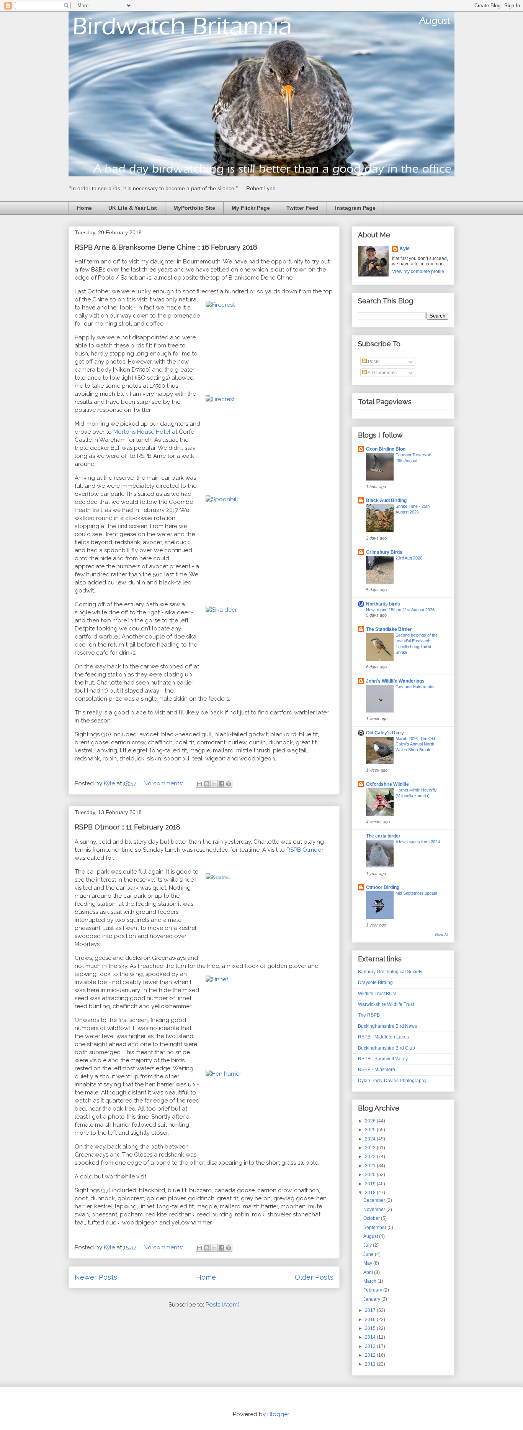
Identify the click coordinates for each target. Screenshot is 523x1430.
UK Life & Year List (132, 208)
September (375, 1227)
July (368, 1245)
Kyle (405, 248)
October (372, 1218)
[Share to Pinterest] (228, 784)
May (368, 1263)
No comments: (164, 783)
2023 (371, 1147)
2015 (371, 1328)
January (372, 1299)
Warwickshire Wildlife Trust (386, 1004)
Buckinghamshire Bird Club (386, 1048)
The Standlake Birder (389, 629)
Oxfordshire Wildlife (387, 784)
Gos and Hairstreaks (415, 687)
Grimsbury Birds (384, 552)
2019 (371, 1183)
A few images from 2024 (418, 841)
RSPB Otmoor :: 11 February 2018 (127, 827)
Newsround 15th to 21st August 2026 (400, 609)
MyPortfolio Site (194, 208)
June (369, 1254)
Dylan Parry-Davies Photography (392, 1080)
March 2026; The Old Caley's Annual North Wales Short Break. (415, 744)
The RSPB (369, 1015)
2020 (371, 1174)
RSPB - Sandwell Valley (383, 1058)
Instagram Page (355, 208)
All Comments (382, 372)
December (374, 1200)
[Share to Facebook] (221, 784)
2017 (371, 1310)
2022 (371, 1156)
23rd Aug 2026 (409, 558)
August (371, 1236)
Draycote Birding (375, 982)
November (374, 1209)
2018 (371, 1192)
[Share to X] (214, 784)
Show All (441, 934)
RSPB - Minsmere (376, 1069)
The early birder (383, 836)
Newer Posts (96, 1277)
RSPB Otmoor (305, 849)
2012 (371, 1355)
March (370, 1281)
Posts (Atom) (223, 1304)
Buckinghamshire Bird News (387, 1026)
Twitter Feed (302, 208)
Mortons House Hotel (141, 431)
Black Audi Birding (386, 500)
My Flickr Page (251, 208)
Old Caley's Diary (385, 733)
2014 (371, 1337)
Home (84, 208)
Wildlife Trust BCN (377, 993)
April (368, 1272)
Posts (373, 361)
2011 (371, 1364)
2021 (371, 1165)
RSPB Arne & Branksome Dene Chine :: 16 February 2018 (166, 247)
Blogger (278, 1414)
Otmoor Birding (382, 887)
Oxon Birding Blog (385, 449)
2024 (371, 1139)
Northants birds (383, 604)
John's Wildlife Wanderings (395, 681)
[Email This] (199, 784)
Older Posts (314, 1277)
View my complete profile (418, 271)
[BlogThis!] (207, 784)
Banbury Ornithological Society (390, 971)
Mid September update (416, 893)
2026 (371, 1121)
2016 (371, 1319)
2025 (371, 1129)
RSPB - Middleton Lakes (383, 1037)
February (373, 1290)
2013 (371, 1346)
